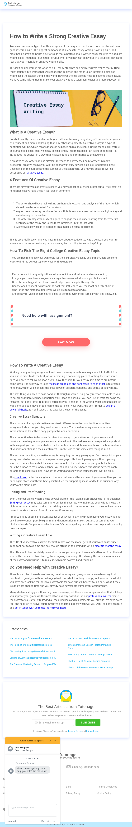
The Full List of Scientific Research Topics (31, 644)
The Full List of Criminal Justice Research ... (90, 661)
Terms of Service (75, 731)
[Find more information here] (33, 780)
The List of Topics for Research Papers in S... (32, 638)
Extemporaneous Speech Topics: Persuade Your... (89, 646)
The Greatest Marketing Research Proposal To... (34, 664)
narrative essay (34, 172)
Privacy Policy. (92, 731)
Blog (68, 786)
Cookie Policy (104, 793)
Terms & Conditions (107, 786)
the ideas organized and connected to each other (77, 384)
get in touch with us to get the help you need (40, 607)
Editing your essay (20, 502)
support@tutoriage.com (85, 767)
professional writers (99, 596)
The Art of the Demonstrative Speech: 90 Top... (91, 667)
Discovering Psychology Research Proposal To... (34, 651)
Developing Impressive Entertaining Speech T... (91, 654)
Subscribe (88, 722)
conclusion (20, 477)
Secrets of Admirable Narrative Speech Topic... (33, 657)
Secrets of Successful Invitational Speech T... (90, 638)
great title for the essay (108, 546)
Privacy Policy (73, 793)
